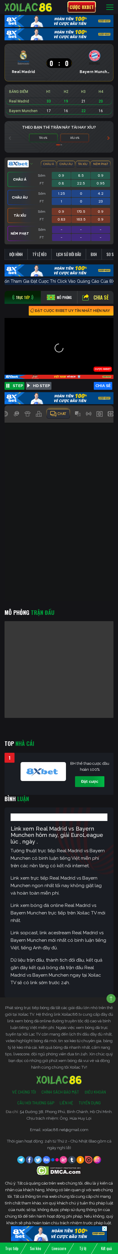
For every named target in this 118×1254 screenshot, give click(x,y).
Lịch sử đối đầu (68, 254)
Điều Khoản (95, 1092)
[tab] (23, 297)
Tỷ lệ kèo (39, 254)
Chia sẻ (101, 297)
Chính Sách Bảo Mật (60, 1092)
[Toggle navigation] (109, 7)
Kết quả (106, 1248)
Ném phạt (100, 164)
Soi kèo (35, 1248)
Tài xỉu (82, 164)
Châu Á (48, 164)
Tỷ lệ (82, 1248)
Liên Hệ (66, 1102)
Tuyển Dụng (90, 1102)
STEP (18, 385)
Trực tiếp (11, 1248)
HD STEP (41, 385)
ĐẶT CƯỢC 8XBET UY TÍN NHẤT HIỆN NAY (72, 311)
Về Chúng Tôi (24, 1092)
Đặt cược (89, 781)
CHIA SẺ (103, 385)
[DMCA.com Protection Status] (59, 1170)
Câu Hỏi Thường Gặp (35, 1102)
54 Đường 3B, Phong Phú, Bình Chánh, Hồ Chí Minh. (66, 1111)
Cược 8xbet (82, 7)
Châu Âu (66, 164)
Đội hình (16, 254)
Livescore (59, 1248)
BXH (94, 254)
